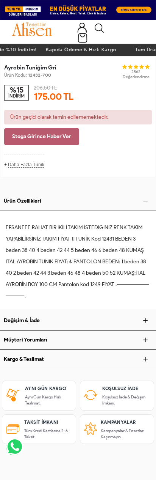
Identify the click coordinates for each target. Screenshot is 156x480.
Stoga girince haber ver (41, 136)
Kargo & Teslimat (24, 359)
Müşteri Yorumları (25, 340)
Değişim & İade (22, 320)
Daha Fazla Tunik (26, 164)
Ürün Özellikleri (22, 201)
